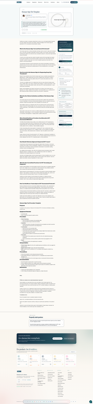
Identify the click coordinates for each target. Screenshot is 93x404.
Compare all (73, 351)
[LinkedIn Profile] (31, 15)
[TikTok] (75, 401)
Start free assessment (65, 49)
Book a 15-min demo (56, 338)
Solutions (28, 2)
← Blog (23, 9)
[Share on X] (52, 402)
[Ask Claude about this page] (35, 402)
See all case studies (62, 97)
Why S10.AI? (39, 370)
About (58, 2)
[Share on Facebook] (50, 402)
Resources (40, 2)
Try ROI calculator (65, 115)
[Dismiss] (68, 401)
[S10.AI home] (21, 2)
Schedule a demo (65, 124)
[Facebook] (71, 401)
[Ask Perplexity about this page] (37, 402)
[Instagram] (73, 401)
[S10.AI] (19, 371)
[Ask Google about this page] (38, 402)
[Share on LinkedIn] (48, 402)
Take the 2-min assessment (69, 338)
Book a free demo (65, 61)
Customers (53, 2)
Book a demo (73, 2)
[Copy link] (46, 402)
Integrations (34, 2)
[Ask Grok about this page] (40, 402)
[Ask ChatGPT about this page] (33, 402)
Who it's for (46, 2)
